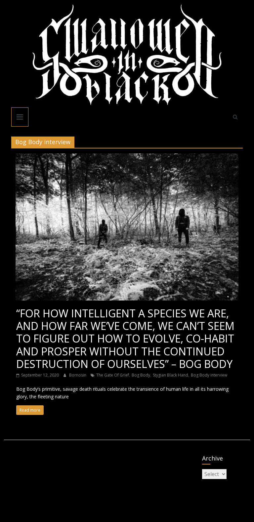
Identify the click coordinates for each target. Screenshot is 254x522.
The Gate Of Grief (112, 375)
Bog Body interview (209, 375)
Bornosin (78, 375)
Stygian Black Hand (170, 375)
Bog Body (141, 375)
